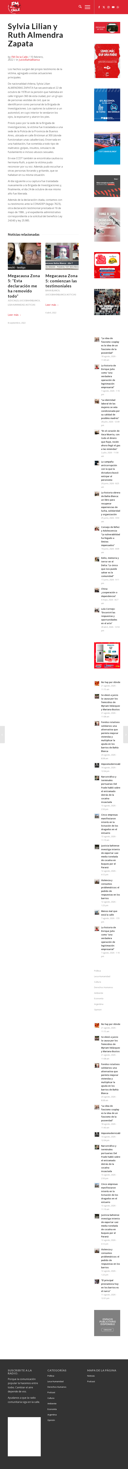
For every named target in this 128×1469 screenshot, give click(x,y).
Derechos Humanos (103, 987)
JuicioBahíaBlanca (29, 59)
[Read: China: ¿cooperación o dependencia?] (97, 590)
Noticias (30, 305)
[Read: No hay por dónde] (97, 683)
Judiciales (13, 300)
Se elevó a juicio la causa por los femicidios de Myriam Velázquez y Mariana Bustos (110, 702)
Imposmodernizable (111, 763)
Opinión (51, 1420)
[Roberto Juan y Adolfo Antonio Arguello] (2, 734)
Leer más (13, 315)
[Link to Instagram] (108, 7)
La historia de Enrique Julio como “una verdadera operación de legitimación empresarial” (108, 376)
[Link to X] (103, 7)
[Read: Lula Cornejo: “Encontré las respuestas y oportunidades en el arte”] (97, 610)
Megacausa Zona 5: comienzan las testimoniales (61, 280)
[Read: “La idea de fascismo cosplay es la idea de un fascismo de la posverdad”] (97, 339)
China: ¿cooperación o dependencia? (109, 592)
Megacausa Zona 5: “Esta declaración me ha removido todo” (24, 285)
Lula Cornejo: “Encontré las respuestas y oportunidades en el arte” (109, 616)
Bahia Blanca (52, 290)
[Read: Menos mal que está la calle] (97, 912)
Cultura (97, 981)
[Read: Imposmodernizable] (97, 765)
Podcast (51, 1392)
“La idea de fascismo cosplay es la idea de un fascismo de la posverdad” (110, 345)
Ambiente (98, 993)
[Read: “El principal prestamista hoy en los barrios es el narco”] (97, 1281)
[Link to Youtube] (113, 7)
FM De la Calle (19, 57)
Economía (98, 998)
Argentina (98, 1004)
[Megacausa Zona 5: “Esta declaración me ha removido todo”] (24, 256)
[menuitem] (79, 7)
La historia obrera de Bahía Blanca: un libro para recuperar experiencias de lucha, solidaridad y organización (110, 503)
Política (97, 970)
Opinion (98, 1009)
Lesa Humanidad (16, 305)
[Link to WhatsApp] (118, 7)
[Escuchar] (107, 32)
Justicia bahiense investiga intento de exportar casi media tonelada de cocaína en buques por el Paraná (110, 856)
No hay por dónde (110, 682)
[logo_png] (15, 7)
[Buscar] (79, 7)
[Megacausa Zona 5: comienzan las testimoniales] (62, 256)
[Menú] (86, 7)
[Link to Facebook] (99, 7)
